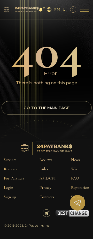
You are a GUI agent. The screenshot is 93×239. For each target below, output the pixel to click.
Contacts (47, 197)
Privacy (45, 187)
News (75, 159)
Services (10, 159)
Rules (44, 169)
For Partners (14, 178)
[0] (41, 10)
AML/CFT (48, 178)
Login (8, 187)
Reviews (46, 159)
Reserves (11, 169)
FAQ (75, 178)
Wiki (75, 169)
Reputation (80, 187)
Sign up (10, 197)
